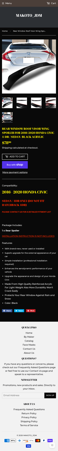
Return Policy (29, 413)
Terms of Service (29, 425)
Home (5, 31)
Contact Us (29, 349)
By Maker (29, 337)
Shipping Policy (29, 421)
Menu (8, 3)
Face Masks (29, 345)
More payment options (15, 172)
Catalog (29, 341)
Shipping (7, 148)
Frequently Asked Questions (29, 409)
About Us (29, 353)
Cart (53, 3)
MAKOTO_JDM (29, 15)
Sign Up (50, 395)
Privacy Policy (29, 417)
